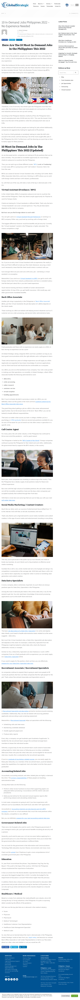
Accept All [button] (74, 995)
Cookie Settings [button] (65, 995)
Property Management (10, 966)
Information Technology (11, 969)
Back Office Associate (43, 301)
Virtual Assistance (9, 958)
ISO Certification (27, 963)
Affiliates (25, 964)
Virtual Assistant (66, 90)
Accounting (8, 962)
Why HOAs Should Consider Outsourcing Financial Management (66, 27)
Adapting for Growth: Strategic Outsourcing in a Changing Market (67, 55)
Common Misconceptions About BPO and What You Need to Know (67, 47)
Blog (62, 77)
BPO (35, 164)
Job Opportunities (66, 83)
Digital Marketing (9, 967)
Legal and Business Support (12, 961)
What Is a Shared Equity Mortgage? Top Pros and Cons (67, 61)
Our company (26, 959)
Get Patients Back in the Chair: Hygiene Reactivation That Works (67, 34)
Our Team (25, 961)
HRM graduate (16, 420)
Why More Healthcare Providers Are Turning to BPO (67, 41)
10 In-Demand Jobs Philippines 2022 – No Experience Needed (25, 24)
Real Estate (8, 964)
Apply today (32, 937)
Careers (25, 966)
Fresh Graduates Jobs (67, 80)
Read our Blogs (27, 958)
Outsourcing (64, 86)
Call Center (8, 959)
